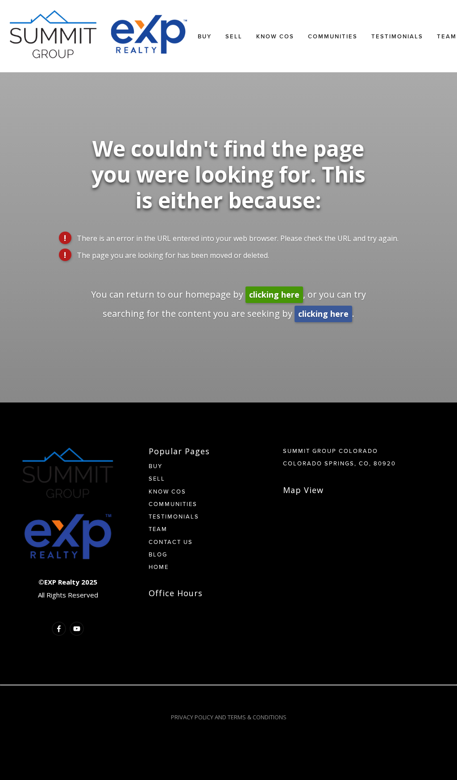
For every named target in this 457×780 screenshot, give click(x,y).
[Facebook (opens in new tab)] (59, 629)
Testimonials (397, 36)
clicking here (274, 294)
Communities (332, 36)
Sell (233, 36)
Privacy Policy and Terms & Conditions (229, 717)
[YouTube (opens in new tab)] (77, 629)
